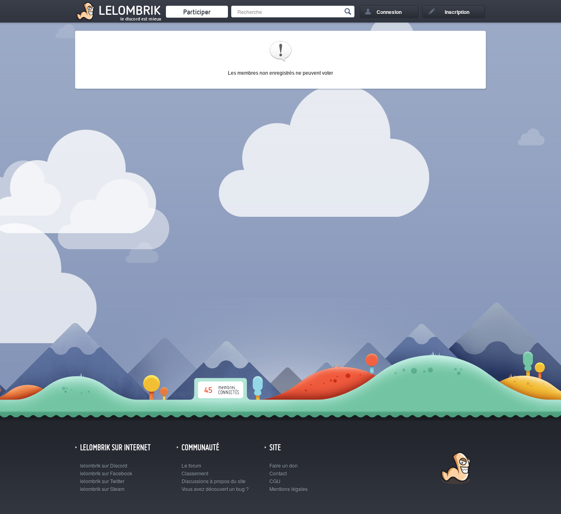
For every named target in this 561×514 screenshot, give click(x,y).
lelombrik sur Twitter (102, 480)
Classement (195, 473)
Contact (278, 473)
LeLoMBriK (455, 469)
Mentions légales (288, 488)
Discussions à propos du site (214, 480)
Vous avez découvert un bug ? (215, 488)
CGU (274, 480)
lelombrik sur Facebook (106, 473)
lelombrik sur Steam (102, 488)
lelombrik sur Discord (103, 465)
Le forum (191, 465)
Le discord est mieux (140, 18)
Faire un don (283, 465)
